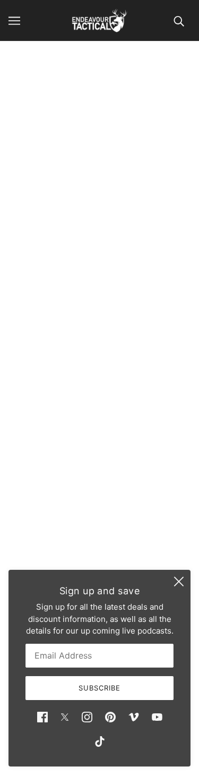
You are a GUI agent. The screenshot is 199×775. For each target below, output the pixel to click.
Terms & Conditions (100, 521)
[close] (179, 581)
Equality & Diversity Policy (100, 537)
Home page (113, 169)
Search (99, 472)
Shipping (99, 505)
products (123, 181)
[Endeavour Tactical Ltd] (99, 20)
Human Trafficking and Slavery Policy (99, 553)
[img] (42, 716)
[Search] (179, 20)
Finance (100, 488)
